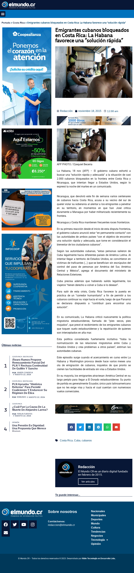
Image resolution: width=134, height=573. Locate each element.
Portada (6, 22)
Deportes (96, 519)
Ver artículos (88, 481)
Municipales (98, 515)
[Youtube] (24, 524)
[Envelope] (6, 532)
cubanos (87, 440)
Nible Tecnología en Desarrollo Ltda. (98, 558)
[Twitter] (15, 524)
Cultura (95, 527)
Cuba (77, 440)
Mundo (95, 523)
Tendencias (98, 531)
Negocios (97, 535)
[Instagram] (33, 524)
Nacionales (98, 511)
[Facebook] (6, 524)
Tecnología (98, 539)
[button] (2, 14)
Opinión (96, 543)
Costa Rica (19, 22)
